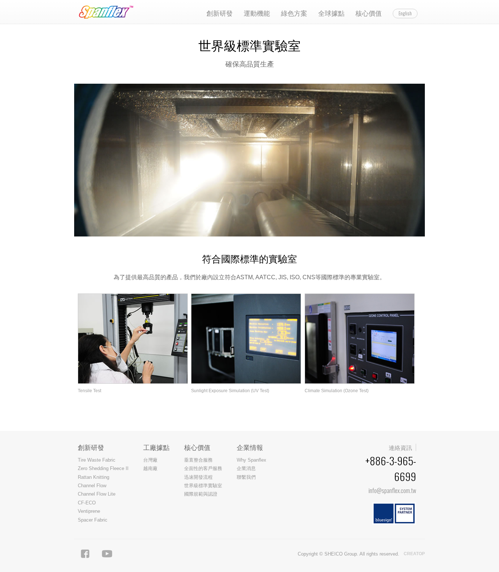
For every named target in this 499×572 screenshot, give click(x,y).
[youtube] (107, 554)
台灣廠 (150, 460)
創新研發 (219, 13)
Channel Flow (92, 485)
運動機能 (257, 13)
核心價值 (368, 13)
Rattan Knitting (93, 477)
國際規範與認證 (200, 494)
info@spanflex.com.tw (392, 490)
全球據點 (331, 13)
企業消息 (246, 468)
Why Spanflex (251, 460)
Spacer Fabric (92, 520)
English (405, 13)
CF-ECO (87, 502)
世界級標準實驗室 (203, 485)
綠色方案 (294, 13)
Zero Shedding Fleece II (103, 468)
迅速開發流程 (198, 477)
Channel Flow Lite (96, 494)
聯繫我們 (246, 477)
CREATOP (414, 554)
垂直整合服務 (198, 460)
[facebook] (85, 554)
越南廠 (150, 468)
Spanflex (108, 12)
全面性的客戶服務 (203, 468)
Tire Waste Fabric (96, 460)
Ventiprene (89, 511)
